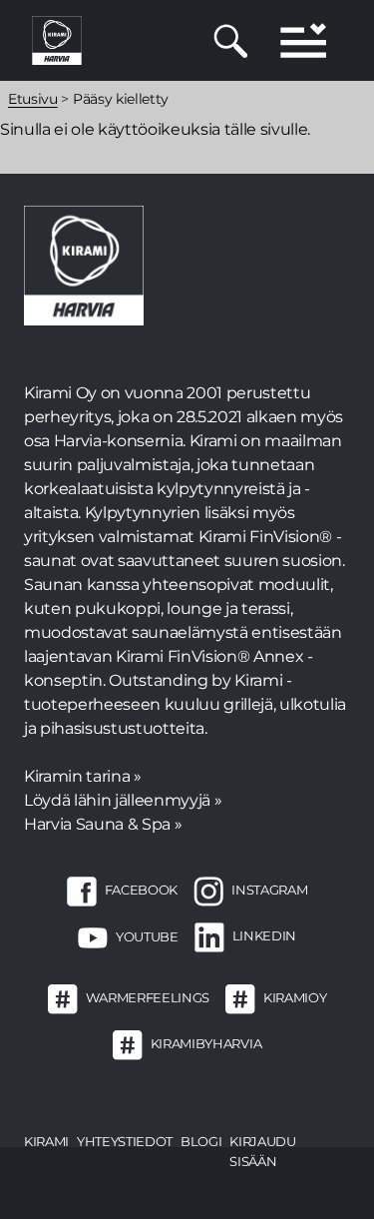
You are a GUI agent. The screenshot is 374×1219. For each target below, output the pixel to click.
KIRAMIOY (294, 998)
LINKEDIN (264, 936)
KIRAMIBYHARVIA (206, 1044)
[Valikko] (303, 40)
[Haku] (230, 41)
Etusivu (33, 99)
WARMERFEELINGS (147, 998)
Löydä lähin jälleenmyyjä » (122, 800)
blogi (201, 1141)
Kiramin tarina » (83, 776)
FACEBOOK (141, 891)
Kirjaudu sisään (262, 1151)
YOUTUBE (147, 936)
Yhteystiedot (125, 1141)
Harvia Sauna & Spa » (103, 824)
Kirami (46, 1141)
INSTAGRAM (269, 891)
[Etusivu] (57, 39)
